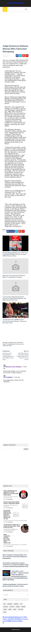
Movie (5, 609)
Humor (18, 606)
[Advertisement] (15, 28)
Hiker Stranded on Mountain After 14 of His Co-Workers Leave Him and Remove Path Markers (15, 556)
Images (23, 606)
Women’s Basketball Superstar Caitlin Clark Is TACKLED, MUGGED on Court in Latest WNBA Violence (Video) (15, 254)
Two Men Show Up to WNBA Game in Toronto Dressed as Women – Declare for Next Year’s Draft (15, 321)
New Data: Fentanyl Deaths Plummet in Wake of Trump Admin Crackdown (14, 276)
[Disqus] (15, 385)
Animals (16, 603)
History (12, 606)
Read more (11, 499)
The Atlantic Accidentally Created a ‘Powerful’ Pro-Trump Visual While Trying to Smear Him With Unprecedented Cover (15, 564)
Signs (14, 609)
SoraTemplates (15, 629)
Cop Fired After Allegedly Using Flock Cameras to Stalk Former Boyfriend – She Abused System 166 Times (14, 298)
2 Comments (6, 56)
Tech (4, 612)
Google (5, 606)
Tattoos (20, 609)
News (4, 231)
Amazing (9, 603)
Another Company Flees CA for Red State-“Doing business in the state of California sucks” (13, 344)
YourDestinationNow (15, 3)
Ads (4, 603)
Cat (21, 603)
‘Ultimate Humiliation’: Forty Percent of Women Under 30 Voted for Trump (15, 585)
